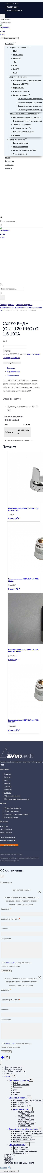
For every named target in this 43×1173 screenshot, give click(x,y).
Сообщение (6, 939)
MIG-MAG (17, 58)
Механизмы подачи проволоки (27, 117)
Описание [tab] (11, 368)
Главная (7, 774)
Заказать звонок (9, 38)
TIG (14, 62)
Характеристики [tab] (13, 371)
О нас (7, 158)
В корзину (7, 351)
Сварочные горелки (11, 811)
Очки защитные (20, 154)
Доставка (9, 165)
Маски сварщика (20, 147)
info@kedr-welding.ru (14, 10)
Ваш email (5, 929)
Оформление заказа (12, 796)
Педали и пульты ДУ (22, 128)
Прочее (16, 135)
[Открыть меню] (2, 297)
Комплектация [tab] (13, 375)
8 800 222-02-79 (12, 3)
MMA (15, 51)
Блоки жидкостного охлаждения (27, 121)
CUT (15, 65)
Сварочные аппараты (12, 808)
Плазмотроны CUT (21, 91)
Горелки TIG (18, 88)
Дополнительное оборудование (16, 814)
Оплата (8, 168)
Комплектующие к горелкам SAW (26, 1125)
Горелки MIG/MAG (21, 84)
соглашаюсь (11, 963)
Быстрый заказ (12, 363)
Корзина (7, 793)
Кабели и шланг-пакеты (23, 132)
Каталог (7, 777)
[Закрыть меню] (0, 1063)
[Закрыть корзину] (2, 876)
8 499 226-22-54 (12, 7)
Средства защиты (11, 817)
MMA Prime (18, 55)
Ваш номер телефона (10, 919)
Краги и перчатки (20, 143)
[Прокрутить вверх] (2, 1058)
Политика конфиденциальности (16, 799)
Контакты (9, 161)
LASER (16, 69)
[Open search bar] (1, 218)
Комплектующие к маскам (24, 150)
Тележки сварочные (22, 125)
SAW (15, 73)
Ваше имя (5, 909)
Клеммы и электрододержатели (27, 80)
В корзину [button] (12, 518)
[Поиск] (1, 225)
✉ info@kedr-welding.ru (14, 1071)
